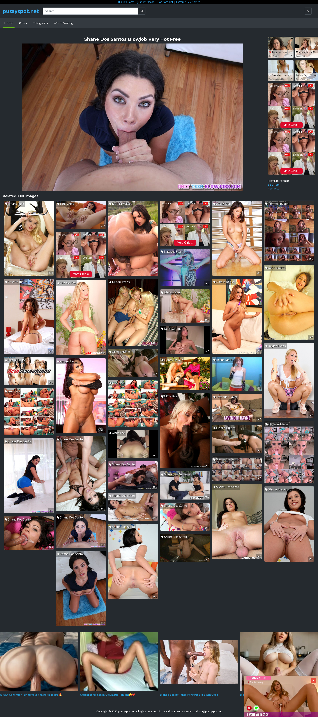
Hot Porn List (165, 2)
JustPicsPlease (145, 2)
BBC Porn (274, 184)
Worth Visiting (63, 23)
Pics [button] (22, 23)
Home (8, 23)
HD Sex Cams (126, 2)
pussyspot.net (21, 11)
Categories (40, 23)
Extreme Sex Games (188, 2)
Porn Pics (273, 188)
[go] (142, 11)
